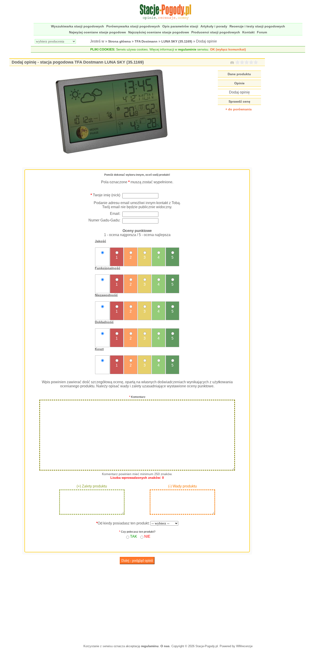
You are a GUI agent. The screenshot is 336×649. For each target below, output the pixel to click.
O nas (165, 646)
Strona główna (119, 41)
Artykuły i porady (213, 26)
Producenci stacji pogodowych (215, 32)
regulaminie (187, 49)
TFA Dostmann (146, 41)
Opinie (239, 83)
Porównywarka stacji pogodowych (133, 26)
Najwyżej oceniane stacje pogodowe (97, 32)
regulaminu (150, 646)
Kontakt (248, 32)
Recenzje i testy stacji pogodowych (257, 26)
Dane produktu (239, 74)
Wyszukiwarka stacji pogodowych (77, 26)
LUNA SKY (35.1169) (176, 41)
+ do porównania (238, 109)
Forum (262, 32)
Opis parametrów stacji (180, 26)
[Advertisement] (137, 603)
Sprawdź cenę (239, 101)
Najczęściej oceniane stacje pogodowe (158, 32)
